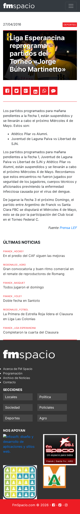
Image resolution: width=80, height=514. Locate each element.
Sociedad (12, 407)
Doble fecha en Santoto (21, 300)
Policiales (46, 407)
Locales (11, 397)
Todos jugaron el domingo (23, 287)
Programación (12, 373)
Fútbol (23, 309)
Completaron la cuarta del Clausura (30, 332)
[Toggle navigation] (71, 6)
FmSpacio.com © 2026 (30, 505)
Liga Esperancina (25, 327)
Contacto (9, 382)
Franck (7, 251)
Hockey (19, 251)
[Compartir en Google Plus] (26, 90)
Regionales (10, 264)
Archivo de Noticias (16, 378)
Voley (18, 296)
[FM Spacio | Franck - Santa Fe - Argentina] (18, 6)
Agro (22, 264)
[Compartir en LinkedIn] (35, 92)
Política (45, 397)
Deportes (70, 24)
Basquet (19, 282)
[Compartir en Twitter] (16, 90)
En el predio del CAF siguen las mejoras (34, 256)
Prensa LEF (68, 228)
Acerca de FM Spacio (17, 369)
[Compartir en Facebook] (7, 90)
